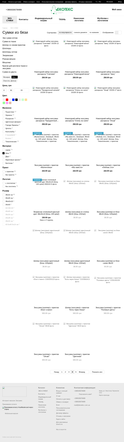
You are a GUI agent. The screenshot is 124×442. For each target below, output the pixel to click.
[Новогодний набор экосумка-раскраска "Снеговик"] (46, 54)
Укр (96, 2)
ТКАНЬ (62, 19)
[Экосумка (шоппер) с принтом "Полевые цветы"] (108, 289)
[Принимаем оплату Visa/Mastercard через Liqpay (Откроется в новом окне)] (18, 408)
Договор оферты (71, 2)
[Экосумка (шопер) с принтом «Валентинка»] (46, 147)
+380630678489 (14, 10)
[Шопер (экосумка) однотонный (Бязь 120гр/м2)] (46, 243)
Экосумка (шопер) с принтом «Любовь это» (108, 166)
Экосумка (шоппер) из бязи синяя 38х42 (108, 262)
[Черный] (16, 99)
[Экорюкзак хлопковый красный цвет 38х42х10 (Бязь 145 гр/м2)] (46, 194)
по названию (94, 32)
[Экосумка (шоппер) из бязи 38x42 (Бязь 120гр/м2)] (108, 194)
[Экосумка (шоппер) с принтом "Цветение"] (77, 336)
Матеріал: (7, 77)
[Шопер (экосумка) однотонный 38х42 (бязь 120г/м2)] (77, 243)
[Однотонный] (10, 99)
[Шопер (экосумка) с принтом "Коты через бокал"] (77, 289)
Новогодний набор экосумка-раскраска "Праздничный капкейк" (46, 120)
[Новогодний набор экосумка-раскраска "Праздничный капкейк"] (46, 100)
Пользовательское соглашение (52, 2)
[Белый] (3, 99)
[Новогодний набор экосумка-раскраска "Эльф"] (108, 100)
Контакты (23, 19)
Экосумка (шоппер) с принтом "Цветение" (77, 355)
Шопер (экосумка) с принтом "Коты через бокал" (77, 309)
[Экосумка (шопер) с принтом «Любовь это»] (108, 147)
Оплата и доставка (14, 2)
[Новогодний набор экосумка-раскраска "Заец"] (108, 54)
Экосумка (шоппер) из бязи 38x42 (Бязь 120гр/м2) (108, 213)
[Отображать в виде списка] (119, 32)
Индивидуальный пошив (43, 19)
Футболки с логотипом (102, 19)
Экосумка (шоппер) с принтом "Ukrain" (46, 355)
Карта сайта (60, 419)
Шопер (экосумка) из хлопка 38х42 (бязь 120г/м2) (77, 213)
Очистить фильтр (9, 81)
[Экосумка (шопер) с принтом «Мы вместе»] (77, 147)
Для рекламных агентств (62, 423)
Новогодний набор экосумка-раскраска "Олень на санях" (77, 119)
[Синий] (13, 99)
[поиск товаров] (120, 19)
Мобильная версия (11, 413)
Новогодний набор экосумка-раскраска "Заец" (108, 73)
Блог (38, 2)
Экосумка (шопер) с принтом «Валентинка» (46, 166)
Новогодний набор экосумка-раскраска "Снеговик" (46, 73)
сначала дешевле (80, 32)
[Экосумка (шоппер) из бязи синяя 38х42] (108, 243)
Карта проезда (104, 395)
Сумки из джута (9, 72)
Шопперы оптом (9, 52)
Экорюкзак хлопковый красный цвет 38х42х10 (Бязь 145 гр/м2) (46, 213)
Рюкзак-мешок (8, 59)
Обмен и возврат (29, 2)
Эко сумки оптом (9, 38)
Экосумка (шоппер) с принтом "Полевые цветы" (108, 309)
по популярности (65, 32)
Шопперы (6, 48)
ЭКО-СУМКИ (9, 19)
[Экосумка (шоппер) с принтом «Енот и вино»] (46, 289)
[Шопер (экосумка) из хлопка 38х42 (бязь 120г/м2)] (77, 194)
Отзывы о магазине (85, 2)
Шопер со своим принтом (13, 45)
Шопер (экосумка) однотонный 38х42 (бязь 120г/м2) (77, 262)
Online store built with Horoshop (11, 437)
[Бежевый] (19, 99)
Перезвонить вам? (85, 394)
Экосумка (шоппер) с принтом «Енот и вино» (46, 309)
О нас (4, 2)
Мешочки (6, 62)
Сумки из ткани (9, 41)
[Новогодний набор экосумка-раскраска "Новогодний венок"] (77, 54)
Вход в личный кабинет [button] (61, 392)
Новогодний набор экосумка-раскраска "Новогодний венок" (77, 73)
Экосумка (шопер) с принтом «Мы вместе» (77, 166)
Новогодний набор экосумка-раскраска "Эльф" (108, 119)
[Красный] (7, 99)
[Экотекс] (14, 391)
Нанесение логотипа (79, 19)
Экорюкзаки (7, 55)
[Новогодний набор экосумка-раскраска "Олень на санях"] (77, 100)
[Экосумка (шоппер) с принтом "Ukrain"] (46, 336)
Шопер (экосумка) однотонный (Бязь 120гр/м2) (46, 262)
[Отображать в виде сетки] (116, 32)
